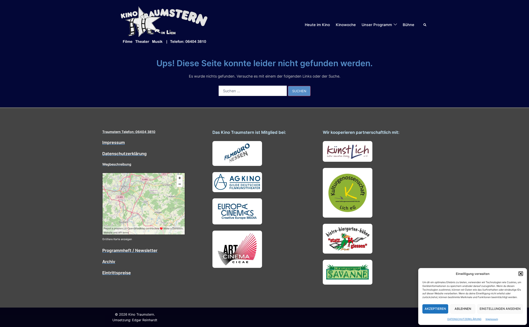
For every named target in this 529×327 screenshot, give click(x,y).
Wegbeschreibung (116, 164)
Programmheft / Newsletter (129, 250)
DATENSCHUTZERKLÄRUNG (464, 319)
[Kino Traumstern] (164, 24)
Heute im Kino (317, 25)
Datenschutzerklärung (124, 153)
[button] (521, 274)
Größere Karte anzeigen (117, 239)
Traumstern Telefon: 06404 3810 (128, 132)
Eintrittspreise (116, 272)
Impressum (492, 319)
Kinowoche (346, 25)
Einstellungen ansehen (500, 309)
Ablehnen (463, 309)
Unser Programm (377, 25)
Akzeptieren (435, 309)
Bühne (408, 25)
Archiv (108, 261)
